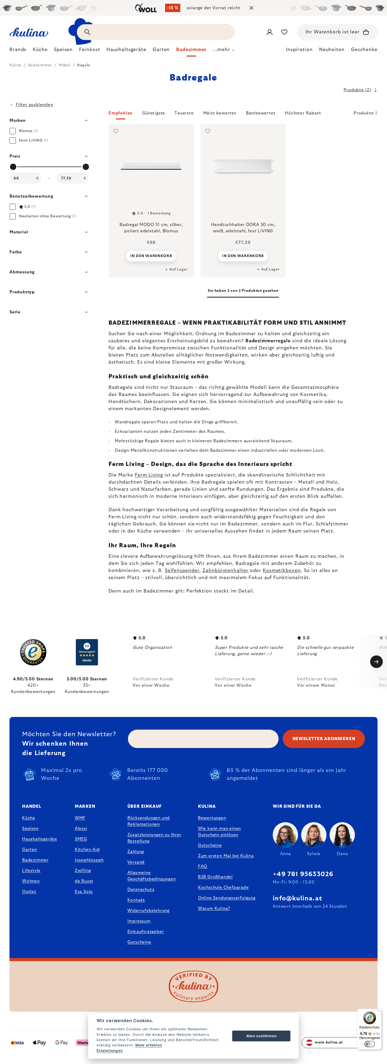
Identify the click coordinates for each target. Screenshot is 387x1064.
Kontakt (136, 900)
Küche (28, 818)
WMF (80, 818)
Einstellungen (110, 1050)
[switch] (369, 1044)
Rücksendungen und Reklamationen (148, 821)
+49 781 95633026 (303, 874)
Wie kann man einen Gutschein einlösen (219, 831)
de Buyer (84, 881)
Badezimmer (35, 860)
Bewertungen (212, 818)
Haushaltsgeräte (39, 839)
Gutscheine (139, 942)
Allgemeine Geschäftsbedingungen (151, 876)
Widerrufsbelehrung (148, 911)
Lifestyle (31, 871)
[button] (243, 114)
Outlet (29, 892)
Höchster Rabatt (303, 113)
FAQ (202, 866)
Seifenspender (182, 570)
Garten (29, 849)
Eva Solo (84, 892)
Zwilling (83, 871)
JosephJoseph (89, 860)
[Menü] (378, 1012)
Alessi (81, 828)
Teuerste (184, 113)
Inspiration (299, 49)
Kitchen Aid (87, 849)
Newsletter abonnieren (323, 739)
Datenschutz (141, 889)
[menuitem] (17, 51)
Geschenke (364, 49)
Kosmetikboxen (282, 570)
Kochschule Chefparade (223, 887)
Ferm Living (149, 475)
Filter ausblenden (34, 105)
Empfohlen (120, 113)
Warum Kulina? (214, 908)
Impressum (139, 921)
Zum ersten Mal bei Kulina (226, 856)
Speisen (30, 828)
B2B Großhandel (215, 877)
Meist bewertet (219, 113)
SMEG (81, 839)
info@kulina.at (297, 898)
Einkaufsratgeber (145, 932)
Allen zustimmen (261, 1036)
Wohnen (31, 881)
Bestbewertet (261, 113)
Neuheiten (332, 49)
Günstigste (153, 113)
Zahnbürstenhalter (225, 570)
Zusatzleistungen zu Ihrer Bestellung (154, 838)
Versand (136, 862)
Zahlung (135, 852)
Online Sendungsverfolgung (227, 898)
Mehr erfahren (148, 1045)
